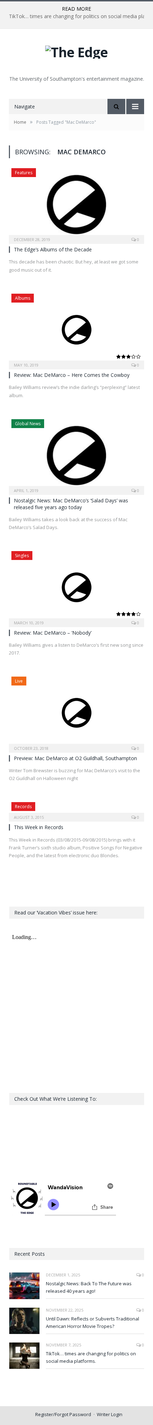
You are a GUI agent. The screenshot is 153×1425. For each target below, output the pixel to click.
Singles (22, 556)
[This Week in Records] (76, 809)
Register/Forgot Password (63, 1414)
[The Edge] (76, 50)
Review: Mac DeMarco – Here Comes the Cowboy (72, 375)
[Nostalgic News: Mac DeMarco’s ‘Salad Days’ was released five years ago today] (76, 454)
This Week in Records (38, 827)
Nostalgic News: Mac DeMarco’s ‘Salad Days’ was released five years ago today (71, 503)
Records (23, 807)
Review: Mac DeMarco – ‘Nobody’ (52, 632)
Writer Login (109, 1414)
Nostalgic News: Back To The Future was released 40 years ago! (89, 1287)
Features (23, 173)
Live (19, 681)
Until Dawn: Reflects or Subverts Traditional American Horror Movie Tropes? (92, 1322)
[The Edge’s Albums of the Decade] (76, 203)
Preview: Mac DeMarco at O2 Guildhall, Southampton (75, 758)
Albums (22, 298)
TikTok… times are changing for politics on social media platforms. (91, 1357)
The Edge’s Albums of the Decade (53, 249)
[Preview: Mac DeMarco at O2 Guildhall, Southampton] (76, 712)
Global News (28, 424)
